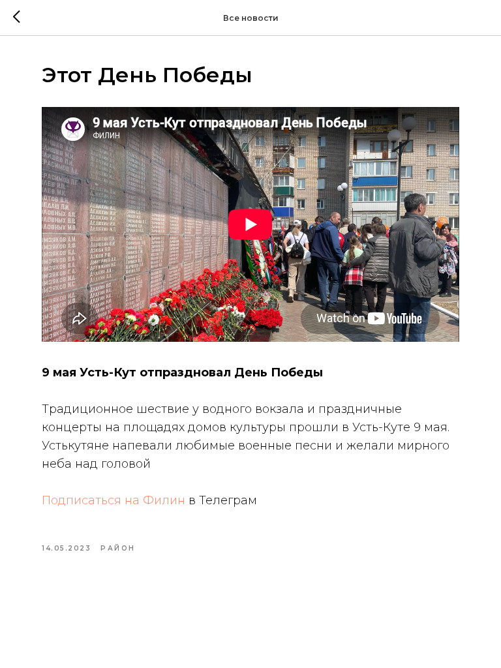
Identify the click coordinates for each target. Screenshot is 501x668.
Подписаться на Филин (113, 500)
